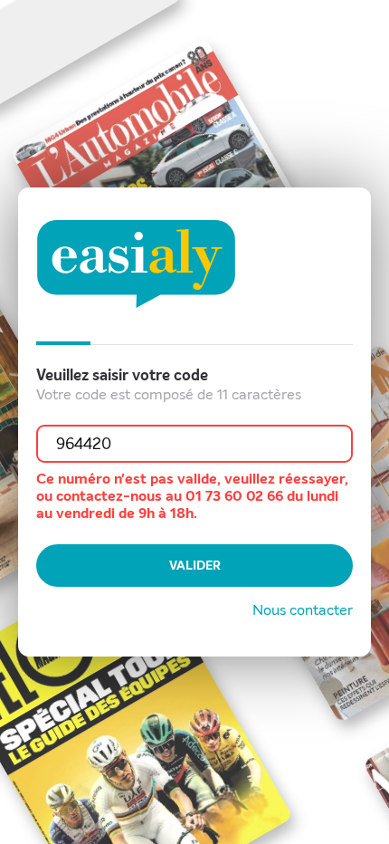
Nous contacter (302, 609)
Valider (195, 565)
